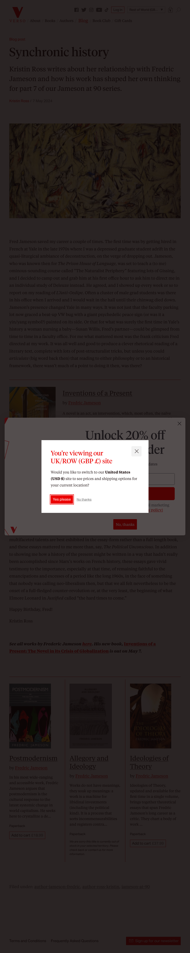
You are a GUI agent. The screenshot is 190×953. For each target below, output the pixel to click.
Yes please (62, 499)
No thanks (84, 499)
